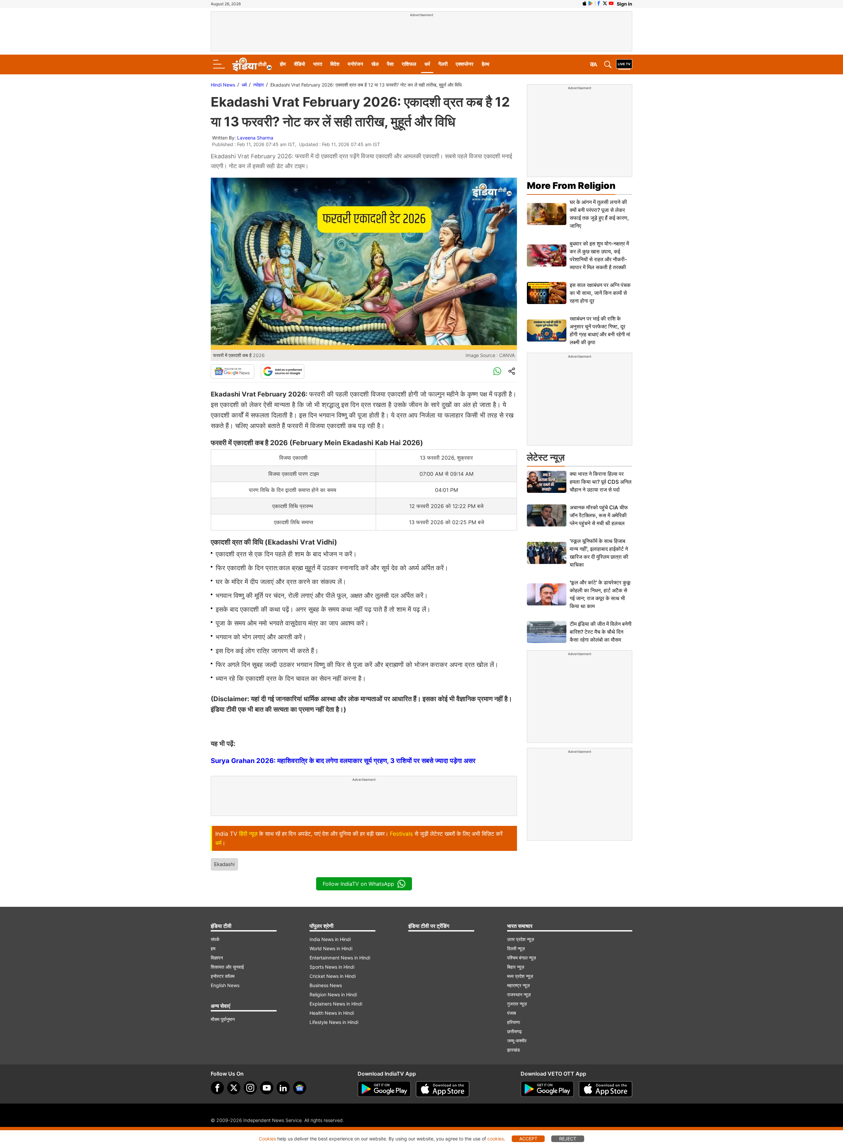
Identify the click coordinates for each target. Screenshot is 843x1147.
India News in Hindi (330, 939)
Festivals (401, 833)
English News (225, 985)
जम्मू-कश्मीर (517, 1040)
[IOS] (584, 3)
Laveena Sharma (255, 137)
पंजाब (511, 1013)
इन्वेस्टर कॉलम (222, 976)
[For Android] (547, 1089)
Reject (567, 1138)
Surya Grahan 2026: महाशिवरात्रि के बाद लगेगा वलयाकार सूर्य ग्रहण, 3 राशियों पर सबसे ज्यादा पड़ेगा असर (343, 761)
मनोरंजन (355, 64)
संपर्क (215, 939)
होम (283, 64)
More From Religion (571, 185)
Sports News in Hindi (332, 967)
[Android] (590, 3)
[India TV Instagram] (250, 1087)
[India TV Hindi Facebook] (598, 3)
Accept (528, 1138)
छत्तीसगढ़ (514, 1031)
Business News (326, 985)
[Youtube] (266, 1087)
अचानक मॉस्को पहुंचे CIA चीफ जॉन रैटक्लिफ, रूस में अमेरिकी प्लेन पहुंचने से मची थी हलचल (599, 515)
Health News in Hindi (332, 1013)
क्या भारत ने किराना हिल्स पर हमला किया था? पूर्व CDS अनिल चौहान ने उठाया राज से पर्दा (601, 482)
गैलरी (443, 64)
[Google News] (232, 371)
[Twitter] (233, 1087)
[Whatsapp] (497, 371)
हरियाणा (513, 1022)
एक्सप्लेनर (465, 64)
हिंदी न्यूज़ (248, 833)
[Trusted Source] (282, 371)
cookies (495, 1138)
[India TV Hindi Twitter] (605, 3)
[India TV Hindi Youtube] (611, 3)
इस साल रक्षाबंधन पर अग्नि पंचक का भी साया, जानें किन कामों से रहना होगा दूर (600, 293)
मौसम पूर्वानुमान (223, 1019)
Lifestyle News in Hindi (334, 1022)
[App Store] (442, 1089)
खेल (375, 64)
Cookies (267, 1138)
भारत (317, 64)
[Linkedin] (283, 1087)
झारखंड (513, 1050)
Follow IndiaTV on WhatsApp (358, 883)
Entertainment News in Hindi (340, 957)
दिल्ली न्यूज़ (516, 948)
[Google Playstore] (384, 1089)
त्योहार (258, 85)
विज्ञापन (217, 957)
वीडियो (299, 64)
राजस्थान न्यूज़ (519, 994)
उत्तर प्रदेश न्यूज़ (520, 939)
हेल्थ (485, 64)
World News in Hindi (331, 948)
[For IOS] (605, 1089)
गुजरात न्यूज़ (517, 1004)
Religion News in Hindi (333, 994)
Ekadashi (224, 864)
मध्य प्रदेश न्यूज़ (520, 976)
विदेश (335, 64)
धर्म (427, 64)
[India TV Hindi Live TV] (624, 64)
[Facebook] (217, 1087)
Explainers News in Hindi (336, 1004)
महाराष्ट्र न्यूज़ (518, 985)
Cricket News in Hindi (333, 976)
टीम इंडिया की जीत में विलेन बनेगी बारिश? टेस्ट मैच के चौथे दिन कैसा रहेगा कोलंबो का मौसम (601, 632)
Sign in (624, 4)
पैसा (390, 64)
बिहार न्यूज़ (515, 967)
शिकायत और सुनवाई (227, 967)
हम (213, 948)
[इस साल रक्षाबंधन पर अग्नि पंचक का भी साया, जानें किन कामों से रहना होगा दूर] (546, 293)
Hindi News (223, 85)
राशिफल (409, 64)
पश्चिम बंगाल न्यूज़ (521, 957)
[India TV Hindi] (252, 64)
